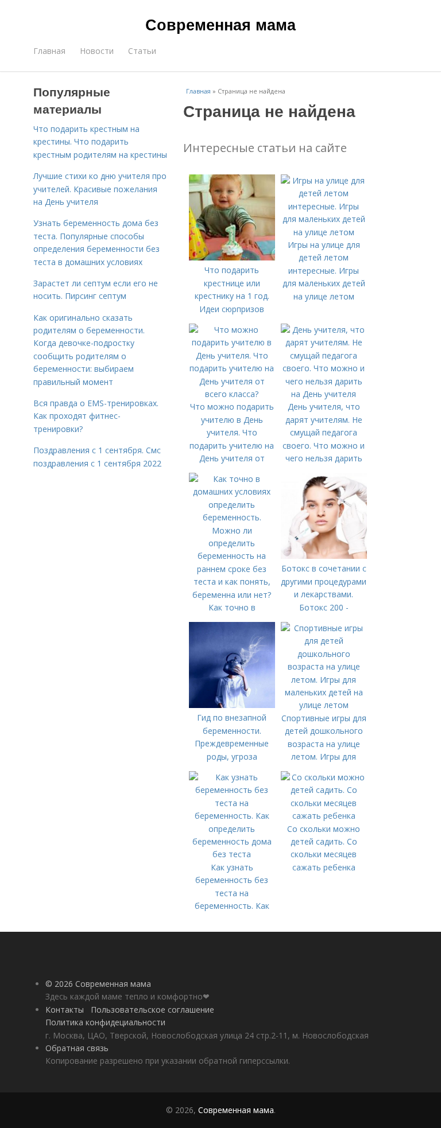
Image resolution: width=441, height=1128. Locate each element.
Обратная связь (77, 1048)
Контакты (64, 1009)
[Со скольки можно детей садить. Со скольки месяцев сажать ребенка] (324, 815)
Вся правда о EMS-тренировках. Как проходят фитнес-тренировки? (95, 416)
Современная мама (220, 24)
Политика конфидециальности (105, 1022)
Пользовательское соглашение (152, 1009)
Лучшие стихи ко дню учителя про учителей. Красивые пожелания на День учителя (100, 188)
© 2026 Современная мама (98, 983)
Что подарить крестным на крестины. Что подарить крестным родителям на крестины (100, 141)
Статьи (142, 50)
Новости (97, 50)
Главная (49, 50)
